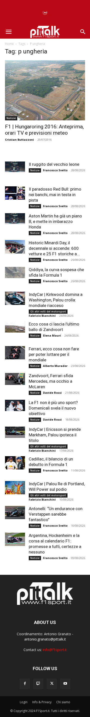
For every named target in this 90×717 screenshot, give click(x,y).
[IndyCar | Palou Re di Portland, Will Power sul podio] (15, 487)
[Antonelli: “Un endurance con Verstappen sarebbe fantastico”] (15, 512)
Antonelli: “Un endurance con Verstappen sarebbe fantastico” (55, 514)
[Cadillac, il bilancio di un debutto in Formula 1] (15, 462)
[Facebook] (25, 684)
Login (24, 702)
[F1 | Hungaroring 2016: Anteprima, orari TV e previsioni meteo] (45, 90)
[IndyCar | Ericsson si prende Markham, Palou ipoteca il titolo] (15, 432)
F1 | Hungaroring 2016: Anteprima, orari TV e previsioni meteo (44, 130)
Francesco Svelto (55, 170)
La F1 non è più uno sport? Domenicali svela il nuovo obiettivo (53, 408)
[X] (52, 684)
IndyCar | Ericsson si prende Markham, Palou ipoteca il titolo (55, 435)
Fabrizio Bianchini (42, 315)
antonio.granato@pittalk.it (45, 639)
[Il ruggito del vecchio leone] (15, 167)
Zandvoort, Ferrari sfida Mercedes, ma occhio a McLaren (51, 381)
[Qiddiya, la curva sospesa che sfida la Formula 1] (15, 272)
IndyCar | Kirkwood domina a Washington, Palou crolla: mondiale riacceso (55, 300)
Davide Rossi (52, 392)
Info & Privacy (42, 702)
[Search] (83, 32)
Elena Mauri (52, 335)
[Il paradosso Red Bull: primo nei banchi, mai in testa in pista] (15, 193)
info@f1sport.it (55, 649)
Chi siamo (63, 702)
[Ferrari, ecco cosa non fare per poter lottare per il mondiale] (15, 352)
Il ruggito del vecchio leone (54, 164)
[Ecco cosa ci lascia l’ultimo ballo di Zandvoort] (15, 327)
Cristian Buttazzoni (19, 139)
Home (9, 44)
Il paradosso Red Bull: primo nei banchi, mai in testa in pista (55, 195)
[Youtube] (65, 684)
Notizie (11, 118)
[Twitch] (38, 684)
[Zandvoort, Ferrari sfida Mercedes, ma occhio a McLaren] (15, 379)
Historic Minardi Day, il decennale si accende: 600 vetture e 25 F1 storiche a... (54, 248)
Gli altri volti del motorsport (48, 311)
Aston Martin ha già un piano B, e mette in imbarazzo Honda (55, 221)
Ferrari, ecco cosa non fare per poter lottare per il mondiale (54, 354)
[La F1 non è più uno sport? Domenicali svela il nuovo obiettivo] (15, 405)
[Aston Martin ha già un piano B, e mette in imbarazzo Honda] (15, 218)
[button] (8, 32)
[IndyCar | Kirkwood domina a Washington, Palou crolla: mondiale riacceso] (15, 298)
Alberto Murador (55, 366)
